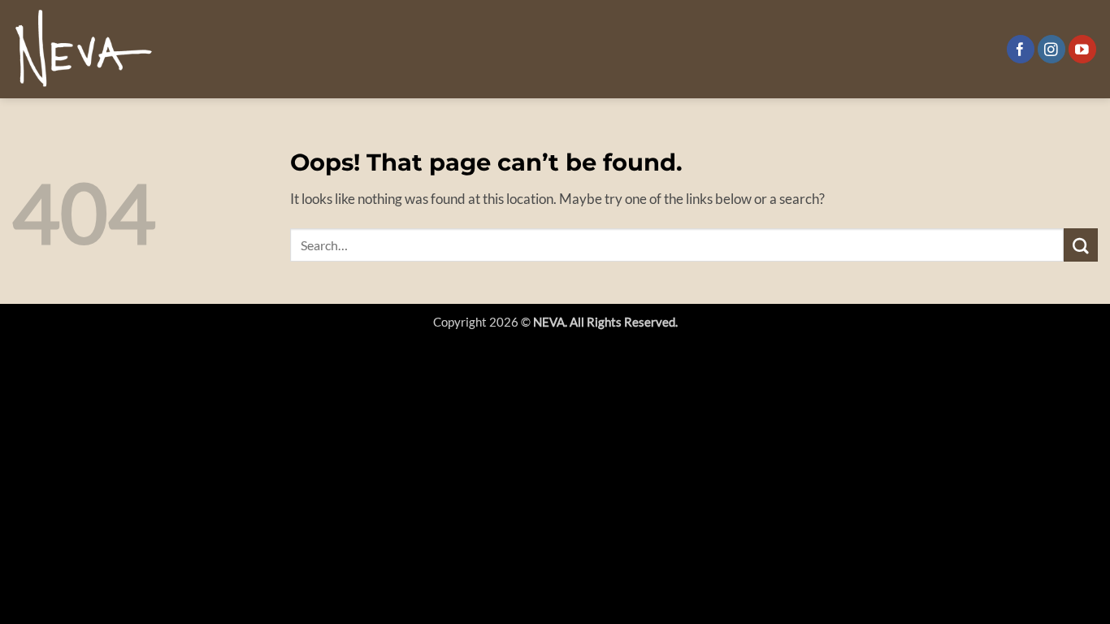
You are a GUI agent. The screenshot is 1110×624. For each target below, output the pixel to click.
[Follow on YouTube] (1083, 49)
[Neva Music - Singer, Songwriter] (84, 49)
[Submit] (1081, 245)
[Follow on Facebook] (1021, 49)
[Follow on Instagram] (1052, 49)
